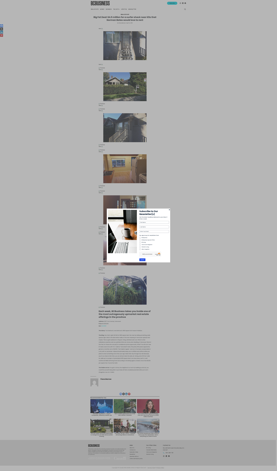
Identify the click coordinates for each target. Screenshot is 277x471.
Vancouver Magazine (147, 244)
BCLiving (144, 242)
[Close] (169, 210)
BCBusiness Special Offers (148, 240)
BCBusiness (144, 237)
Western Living (145, 247)
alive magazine (145, 249)
